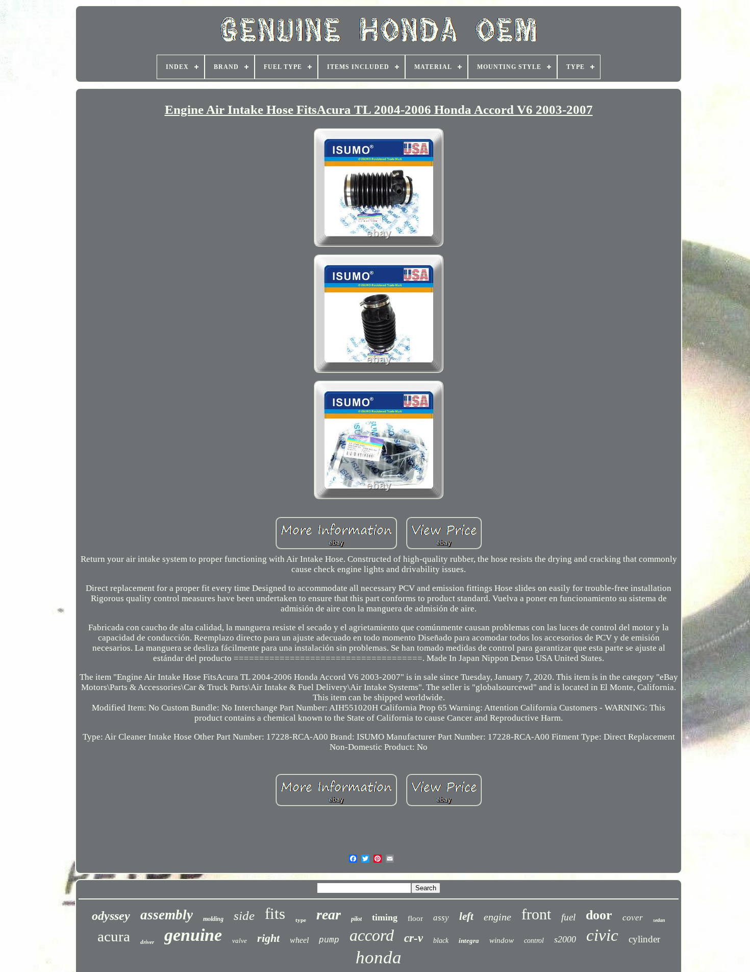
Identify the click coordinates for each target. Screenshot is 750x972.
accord (371, 935)
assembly (166, 914)
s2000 (565, 939)
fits (275, 913)
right (268, 938)
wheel (299, 940)
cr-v (413, 938)
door (599, 915)
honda (379, 957)
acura (113, 936)
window (501, 940)
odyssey (111, 915)
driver (147, 942)
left (466, 916)
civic (602, 935)
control (534, 940)
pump (329, 940)
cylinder (644, 939)
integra (469, 940)
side (244, 915)
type (300, 920)
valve (239, 940)
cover (632, 917)
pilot (356, 918)
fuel (568, 917)
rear (328, 914)
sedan (659, 920)
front (536, 914)
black (440, 940)
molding (213, 918)
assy (441, 917)
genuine (193, 935)
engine (497, 916)
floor (415, 918)
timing (384, 917)
